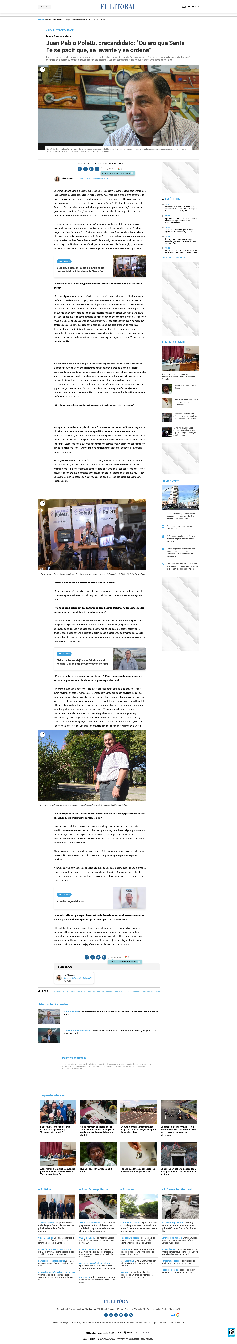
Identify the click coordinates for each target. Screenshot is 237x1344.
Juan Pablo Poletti (96, 991)
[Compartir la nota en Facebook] (80, 169)
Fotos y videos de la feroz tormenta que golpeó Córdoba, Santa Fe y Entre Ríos (181, 250)
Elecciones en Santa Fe (143, 991)
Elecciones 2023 (78, 991)
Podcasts (112, 1309)
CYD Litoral (102, 1309)
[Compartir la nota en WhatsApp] (91, 169)
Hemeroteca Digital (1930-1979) (67, 1322)
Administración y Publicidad (115, 1322)
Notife (164, 1309)
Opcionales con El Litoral (164, 1322)
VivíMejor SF (139, 1309)
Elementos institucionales (140, 1322)
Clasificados (90, 1309)
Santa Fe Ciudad (61, 991)
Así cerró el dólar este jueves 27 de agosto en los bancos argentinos (179, 229)
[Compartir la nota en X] (85, 169)
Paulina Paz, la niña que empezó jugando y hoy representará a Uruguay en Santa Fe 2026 (181, 239)
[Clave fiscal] (231, 1336)
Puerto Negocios (154, 1309)
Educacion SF (174, 1309)
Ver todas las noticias (172, 257)
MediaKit (180, 1322)
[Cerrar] (132, 173)
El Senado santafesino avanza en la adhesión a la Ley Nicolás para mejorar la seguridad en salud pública (181, 207)
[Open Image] (42, 69)
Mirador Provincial (125, 1309)
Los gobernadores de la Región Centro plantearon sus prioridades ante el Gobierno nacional (181, 219)
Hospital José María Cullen (118, 991)
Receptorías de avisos (92, 1322)
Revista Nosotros (76, 1309)
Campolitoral (62, 1309)
